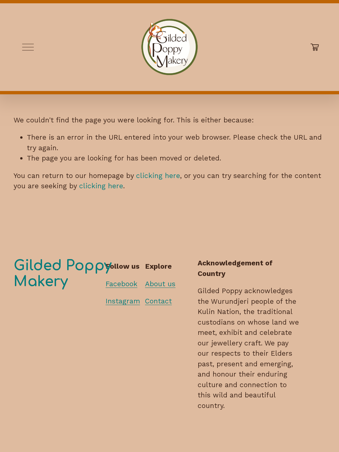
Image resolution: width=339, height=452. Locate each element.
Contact (158, 301)
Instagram (123, 301)
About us (160, 284)
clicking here (158, 175)
